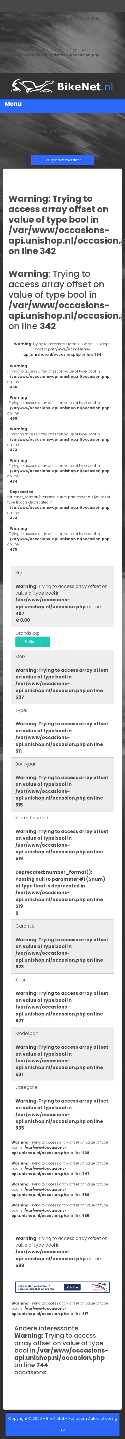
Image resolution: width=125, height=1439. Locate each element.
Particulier (33, 641)
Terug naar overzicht (62, 159)
